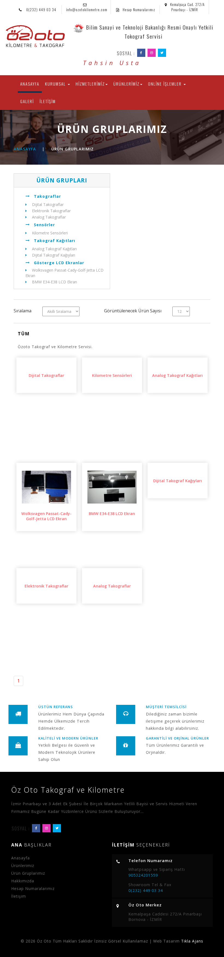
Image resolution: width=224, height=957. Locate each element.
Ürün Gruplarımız (28, 873)
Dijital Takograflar (47, 204)
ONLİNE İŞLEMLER (165, 84)
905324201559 (143, 875)
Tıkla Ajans (192, 941)
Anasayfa (25, 149)
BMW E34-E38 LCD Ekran (54, 281)
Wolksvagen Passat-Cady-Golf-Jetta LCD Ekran (64, 272)
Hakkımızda (22, 880)
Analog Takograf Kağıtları (54, 248)
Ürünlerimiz (22, 865)
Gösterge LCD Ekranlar (59, 262)
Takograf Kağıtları (54, 240)
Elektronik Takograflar (51, 210)
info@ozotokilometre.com (86, 9)
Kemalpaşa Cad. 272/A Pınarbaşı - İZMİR (187, 7)
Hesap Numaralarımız (139, 9)
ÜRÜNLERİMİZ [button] (126, 84)
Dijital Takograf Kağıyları (53, 255)
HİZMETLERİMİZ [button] (90, 84)
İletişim (18, 896)
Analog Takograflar (48, 217)
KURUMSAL (56, 84)
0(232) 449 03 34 (40, 9)
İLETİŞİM (48, 101)
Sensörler (44, 224)
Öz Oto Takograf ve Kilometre (68, 790)
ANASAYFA (31, 83)
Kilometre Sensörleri (49, 232)
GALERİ (27, 101)
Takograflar (47, 196)
